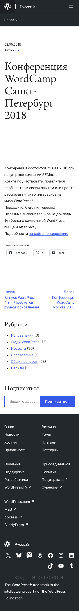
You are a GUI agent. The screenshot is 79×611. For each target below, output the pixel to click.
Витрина (49, 427)
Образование (22, 355)
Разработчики (16, 479)
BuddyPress (16, 525)
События (49, 472)
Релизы (17, 368)
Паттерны (50, 450)
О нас (9, 427)
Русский (22, 544)
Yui (17, 50)
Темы (46, 434)
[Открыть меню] (72, 6)
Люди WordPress (25, 342)
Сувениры (52, 487)
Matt (10, 509)
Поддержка (14, 472)
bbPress (13, 517)
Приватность (15, 450)
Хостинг (11, 442)
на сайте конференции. (48, 233)
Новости (11, 20)
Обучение (12, 464)
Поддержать (55, 479)
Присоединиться (56, 464)
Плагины (49, 442)
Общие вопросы (24, 361)
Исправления (22, 335)
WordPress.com (19, 501)
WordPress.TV (18, 487)
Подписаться (57, 401)
